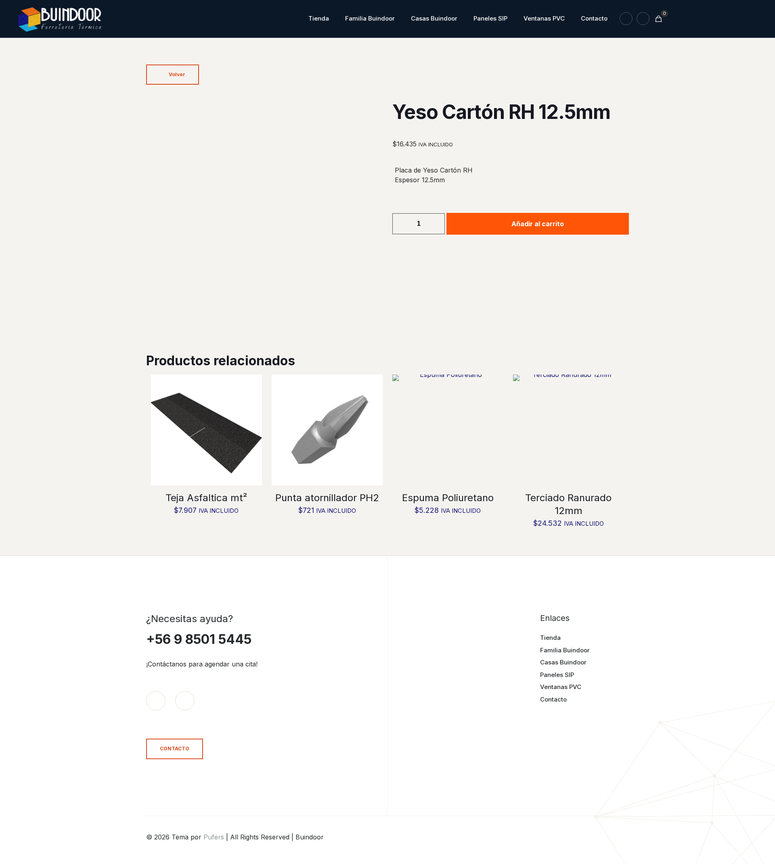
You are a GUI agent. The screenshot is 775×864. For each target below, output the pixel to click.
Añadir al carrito (537, 224)
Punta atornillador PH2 (327, 498)
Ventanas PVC (560, 687)
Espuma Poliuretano (448, 498)
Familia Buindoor (565, 650)
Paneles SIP (557, 675)
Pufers (213, 837)
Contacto (553, 699)
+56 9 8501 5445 (198, 639)
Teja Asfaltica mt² (206, 498)
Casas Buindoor (563, 662)
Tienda (550, 637)
